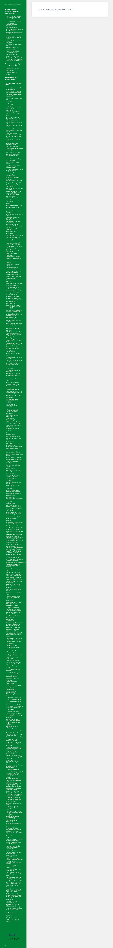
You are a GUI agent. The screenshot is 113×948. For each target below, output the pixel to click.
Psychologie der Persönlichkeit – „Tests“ (13, 255)
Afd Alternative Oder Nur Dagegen (13, 920)
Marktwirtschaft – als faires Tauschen (14, 357)
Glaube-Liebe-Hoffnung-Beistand (13, 465)
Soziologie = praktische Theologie (13, 218)
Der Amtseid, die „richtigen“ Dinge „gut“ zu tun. (14, 602)
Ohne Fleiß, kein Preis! (12, 296)
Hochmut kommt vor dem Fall (14, 439)
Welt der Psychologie (12, 146)
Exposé (8, 74)
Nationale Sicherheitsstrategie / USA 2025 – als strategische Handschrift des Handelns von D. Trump (13, 333)
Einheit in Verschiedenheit (13, 526)
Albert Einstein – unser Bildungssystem (12, 688)
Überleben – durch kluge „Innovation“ (13, 185)
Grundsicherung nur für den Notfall (14, 454)
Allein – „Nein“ (10, 683)
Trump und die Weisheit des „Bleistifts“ (14, 188)
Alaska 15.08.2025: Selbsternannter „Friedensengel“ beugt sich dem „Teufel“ (14, 693)
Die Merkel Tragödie (12, 542)
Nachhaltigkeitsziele (12, 338)
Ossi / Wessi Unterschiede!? (14, 291)
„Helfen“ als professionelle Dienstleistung (14, 752)
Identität (8, 431)
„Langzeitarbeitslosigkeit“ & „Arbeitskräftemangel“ (14, 839)
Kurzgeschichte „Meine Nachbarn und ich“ (12, 385)
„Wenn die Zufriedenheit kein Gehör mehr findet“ (13, 719)
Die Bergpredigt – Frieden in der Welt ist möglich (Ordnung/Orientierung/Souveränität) (14, 560)
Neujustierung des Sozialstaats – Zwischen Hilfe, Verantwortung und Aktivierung (13, 319)
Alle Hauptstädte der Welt (13, 686)
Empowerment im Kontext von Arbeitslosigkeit (14, 517)
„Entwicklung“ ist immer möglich (13, 866)
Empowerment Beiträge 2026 (13, 84)
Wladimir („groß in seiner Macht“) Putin (13, 107)
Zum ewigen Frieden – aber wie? (14, 98)
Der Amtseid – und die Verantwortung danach (13, 606)
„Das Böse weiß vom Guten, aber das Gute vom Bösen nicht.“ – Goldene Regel (14, 882)
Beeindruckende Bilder (13, 660)
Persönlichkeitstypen (12, 285)
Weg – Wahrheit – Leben (13, 152)
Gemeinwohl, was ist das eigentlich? (13, 482)
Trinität (8, 203)
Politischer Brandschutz (13, 274)
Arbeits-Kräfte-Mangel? (12, 673)
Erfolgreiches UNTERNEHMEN (10, 502)
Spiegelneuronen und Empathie (12, 208)
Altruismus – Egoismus (12, 678)
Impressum (9, 916)
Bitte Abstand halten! (12, 645)
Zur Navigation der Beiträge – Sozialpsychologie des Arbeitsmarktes (14, 17)
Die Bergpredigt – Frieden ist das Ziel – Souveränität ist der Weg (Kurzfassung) (14, 551)
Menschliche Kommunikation (10, 350)
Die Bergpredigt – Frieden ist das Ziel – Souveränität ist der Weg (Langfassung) (14, 556)
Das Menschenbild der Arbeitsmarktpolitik (12, 51)
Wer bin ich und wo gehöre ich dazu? (14, 126)
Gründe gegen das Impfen (13, 457)
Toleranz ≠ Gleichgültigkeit (14, 205)
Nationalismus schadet (12, 328)
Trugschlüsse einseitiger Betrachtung (13, 200)
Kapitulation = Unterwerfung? (10, 419)
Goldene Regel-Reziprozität (14, 459)
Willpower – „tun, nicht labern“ (13, 114)
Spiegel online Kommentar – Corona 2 (14, 211)
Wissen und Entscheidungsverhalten (13, 111)
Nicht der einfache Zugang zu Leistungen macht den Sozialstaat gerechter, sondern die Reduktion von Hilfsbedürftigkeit (14, 312)
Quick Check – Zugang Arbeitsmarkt (12, 250)
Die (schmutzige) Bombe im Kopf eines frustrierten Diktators (14, 565)
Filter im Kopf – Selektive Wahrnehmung (13, 494)
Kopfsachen (9, 397)
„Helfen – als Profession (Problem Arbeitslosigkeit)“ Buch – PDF (14, 757)
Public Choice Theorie (12, 253)
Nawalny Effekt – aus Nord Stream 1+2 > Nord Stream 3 (14, 325)
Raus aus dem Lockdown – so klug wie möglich (14, 247)
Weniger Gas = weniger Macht (13, 140)
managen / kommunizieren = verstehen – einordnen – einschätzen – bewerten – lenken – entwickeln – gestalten (14, 363)
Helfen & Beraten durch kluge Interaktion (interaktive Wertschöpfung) (14, 445)
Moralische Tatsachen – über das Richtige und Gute (14, 347)
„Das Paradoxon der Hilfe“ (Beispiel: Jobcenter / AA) (13, 878)
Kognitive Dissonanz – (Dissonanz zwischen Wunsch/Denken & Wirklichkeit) (12, 411)
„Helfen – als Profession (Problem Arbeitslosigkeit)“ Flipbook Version (14, 852)
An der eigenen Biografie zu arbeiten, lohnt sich (14, 675)
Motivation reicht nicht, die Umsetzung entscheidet (14, 344)
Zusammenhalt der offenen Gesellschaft (14, 95)
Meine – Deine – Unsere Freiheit (13, 354)
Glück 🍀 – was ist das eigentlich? (12, 462)
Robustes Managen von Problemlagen (13, 238)
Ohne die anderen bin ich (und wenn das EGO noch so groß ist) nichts (14, 300)
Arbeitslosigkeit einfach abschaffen (13, 669)
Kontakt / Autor (11, 913)
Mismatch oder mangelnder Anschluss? (14, 33)
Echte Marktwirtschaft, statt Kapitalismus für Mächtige (14, 528)
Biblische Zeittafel (11, 653)
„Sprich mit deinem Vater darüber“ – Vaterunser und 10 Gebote (14, 812)
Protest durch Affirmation (13, 259)
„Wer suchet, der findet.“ (13, 797)
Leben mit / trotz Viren (12, 382)
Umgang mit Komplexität (13, 183)
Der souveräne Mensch (13, 572)
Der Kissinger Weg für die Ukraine (13, 589)
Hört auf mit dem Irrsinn (13, 436)
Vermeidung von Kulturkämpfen (11, 174)
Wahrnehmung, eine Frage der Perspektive (14, 159)
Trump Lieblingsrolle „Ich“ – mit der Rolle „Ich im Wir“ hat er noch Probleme (14, 193)
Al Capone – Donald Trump (14, 697)
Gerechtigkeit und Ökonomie (11, 479)
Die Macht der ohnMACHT (13, 544)
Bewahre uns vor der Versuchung (12, 657)
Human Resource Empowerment (11, 433)
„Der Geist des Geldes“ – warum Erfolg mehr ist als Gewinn (13, 874)
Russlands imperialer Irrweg (14, 235)
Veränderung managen (13, 177)
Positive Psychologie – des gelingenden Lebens (14, 271)
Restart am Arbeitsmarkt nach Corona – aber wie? (13, 243)
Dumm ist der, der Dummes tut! (14, 531)
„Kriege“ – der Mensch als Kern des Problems (13, 843)
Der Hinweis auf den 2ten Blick (13, 593)
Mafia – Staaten (10, 368)
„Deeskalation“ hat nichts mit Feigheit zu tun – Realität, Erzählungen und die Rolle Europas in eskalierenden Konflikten (13, 783)
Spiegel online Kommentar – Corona (14, 214)
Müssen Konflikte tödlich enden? (13, 340)
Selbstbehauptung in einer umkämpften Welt (14, 228)
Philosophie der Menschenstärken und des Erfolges (14, 280)
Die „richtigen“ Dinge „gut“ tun (13, 569)
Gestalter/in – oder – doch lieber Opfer (13, 471)
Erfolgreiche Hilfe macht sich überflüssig (14, 41)
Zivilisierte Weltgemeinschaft (11, 102)
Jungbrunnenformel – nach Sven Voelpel (14, 426)
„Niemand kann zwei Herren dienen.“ (14, 836)
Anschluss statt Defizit (12, 54)
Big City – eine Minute (12, 651)
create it (69, 9)
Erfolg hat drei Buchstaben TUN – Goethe (14, 509)
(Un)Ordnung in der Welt (13, 714)
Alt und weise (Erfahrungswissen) (11, 680)
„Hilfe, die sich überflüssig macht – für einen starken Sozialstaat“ (13, 743)
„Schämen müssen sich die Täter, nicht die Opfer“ (14, 731)
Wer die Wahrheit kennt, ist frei (14, 122)
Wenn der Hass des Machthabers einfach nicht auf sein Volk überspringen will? (14, 136)
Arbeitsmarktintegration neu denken (14, 666)
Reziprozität (9, 241)
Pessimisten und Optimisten (14, 283)
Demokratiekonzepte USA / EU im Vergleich (14, 613)
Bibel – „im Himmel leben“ (14, 655)
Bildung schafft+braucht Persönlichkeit (13, 648)
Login (5, 945)
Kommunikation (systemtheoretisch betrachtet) (11, 405)
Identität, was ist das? (12, 429)
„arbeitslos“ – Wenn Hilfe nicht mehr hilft (13, 901)
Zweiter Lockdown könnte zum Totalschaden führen (13, 91)
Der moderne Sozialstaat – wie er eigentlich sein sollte (14, 578)
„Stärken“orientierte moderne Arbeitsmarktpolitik (12, 727)
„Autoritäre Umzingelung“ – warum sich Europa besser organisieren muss (14, 890)
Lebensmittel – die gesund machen (14, 379)
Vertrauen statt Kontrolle (13, 21)
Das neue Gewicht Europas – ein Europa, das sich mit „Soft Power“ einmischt (14, 624)
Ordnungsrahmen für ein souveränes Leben (13, 293)
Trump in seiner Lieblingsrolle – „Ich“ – (12, 197)
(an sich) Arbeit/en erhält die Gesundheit (14, 716)
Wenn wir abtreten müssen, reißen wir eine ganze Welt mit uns (14, 130)
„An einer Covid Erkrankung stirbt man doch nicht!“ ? (14, 908)
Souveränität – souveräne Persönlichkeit (13, 221)
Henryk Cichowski (11, 918)
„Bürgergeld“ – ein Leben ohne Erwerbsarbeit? (13, 788)
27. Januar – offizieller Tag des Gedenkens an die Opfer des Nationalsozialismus (14, 706)
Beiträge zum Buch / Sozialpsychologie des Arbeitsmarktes (12, 11)
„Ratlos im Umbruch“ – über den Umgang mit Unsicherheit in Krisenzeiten (14, 735)
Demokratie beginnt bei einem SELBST (13, 616)
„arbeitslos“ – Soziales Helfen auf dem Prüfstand (13, 905)
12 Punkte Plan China (12, 712)
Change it (8, 636)
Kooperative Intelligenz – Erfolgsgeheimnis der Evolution (13, 400)
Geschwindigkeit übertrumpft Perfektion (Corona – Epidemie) (13, 475)
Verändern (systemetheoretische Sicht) (14, 180)
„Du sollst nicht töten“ (12, 770)
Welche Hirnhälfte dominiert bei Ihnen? (14, 149)
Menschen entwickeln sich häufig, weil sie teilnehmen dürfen (14, 37)
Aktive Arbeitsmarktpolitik (13, 699)
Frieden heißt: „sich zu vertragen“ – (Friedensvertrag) (12, 487)
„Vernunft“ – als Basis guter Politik (14, 803)
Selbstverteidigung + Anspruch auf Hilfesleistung (14, 225)
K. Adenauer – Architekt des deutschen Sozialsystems (14, 422)
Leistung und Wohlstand (13, 373)
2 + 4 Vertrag (10, 710)
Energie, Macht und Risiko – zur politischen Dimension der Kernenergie (14, 513)
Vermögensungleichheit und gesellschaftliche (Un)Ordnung (14, 170)
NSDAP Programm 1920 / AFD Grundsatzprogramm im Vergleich (13, 306)
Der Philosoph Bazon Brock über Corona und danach (14, 575)
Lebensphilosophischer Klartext (13, 376)
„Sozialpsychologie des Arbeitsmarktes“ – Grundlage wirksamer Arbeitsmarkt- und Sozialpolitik (12, 818)
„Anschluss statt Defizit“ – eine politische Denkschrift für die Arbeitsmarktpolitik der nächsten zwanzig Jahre (14, 58)
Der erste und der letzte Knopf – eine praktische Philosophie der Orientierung (13, 598)
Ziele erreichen (10, 105)
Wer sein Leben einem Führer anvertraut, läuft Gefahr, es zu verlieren (13, 118)
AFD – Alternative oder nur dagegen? (14, 702)
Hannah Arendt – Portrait (13, 452)
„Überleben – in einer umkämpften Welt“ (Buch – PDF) (14, 808)
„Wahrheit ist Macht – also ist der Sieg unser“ (13, 800)
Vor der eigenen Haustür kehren (13, 162)
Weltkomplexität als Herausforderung (12, 143)
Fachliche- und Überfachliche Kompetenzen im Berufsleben (14, 498)
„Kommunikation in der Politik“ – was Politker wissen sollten (13, 847)
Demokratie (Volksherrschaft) (11, 620)
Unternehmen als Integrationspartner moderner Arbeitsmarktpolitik (11, 25)
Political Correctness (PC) (13, 276)
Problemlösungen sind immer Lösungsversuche (13, 268)
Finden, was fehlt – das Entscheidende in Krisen (13, 490)
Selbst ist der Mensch (12, 231)
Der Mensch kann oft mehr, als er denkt (14, 581)
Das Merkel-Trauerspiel (13, 627)
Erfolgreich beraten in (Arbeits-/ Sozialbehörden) (13, 505)
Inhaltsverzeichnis (11, 72)
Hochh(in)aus (10, 442)
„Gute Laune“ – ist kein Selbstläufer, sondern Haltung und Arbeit (12, 761)
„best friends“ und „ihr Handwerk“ (12, 886)
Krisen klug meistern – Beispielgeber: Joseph (12, 388)
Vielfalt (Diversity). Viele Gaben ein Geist (13, 166)
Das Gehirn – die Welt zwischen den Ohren (12, 630)
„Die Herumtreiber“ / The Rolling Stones (13, 869)
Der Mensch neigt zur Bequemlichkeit (12, 48)
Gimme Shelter (10, 468)
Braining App (10, 643)
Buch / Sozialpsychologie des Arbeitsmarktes (13, 65)
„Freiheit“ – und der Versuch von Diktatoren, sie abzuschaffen (14, 766)
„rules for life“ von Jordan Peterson (13, 824)
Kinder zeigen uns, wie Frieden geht (12, 415)
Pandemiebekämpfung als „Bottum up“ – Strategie (13, 288)
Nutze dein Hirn (10, 303)
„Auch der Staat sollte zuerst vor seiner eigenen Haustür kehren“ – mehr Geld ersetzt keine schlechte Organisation (14, 896)
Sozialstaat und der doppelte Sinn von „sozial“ (14, 29)
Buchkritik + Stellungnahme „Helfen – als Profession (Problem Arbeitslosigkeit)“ (14, 640)
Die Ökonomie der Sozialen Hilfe (14, 44)
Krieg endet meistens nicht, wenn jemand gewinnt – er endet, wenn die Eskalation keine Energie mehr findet (14, 393)
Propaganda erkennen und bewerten (14, 261)
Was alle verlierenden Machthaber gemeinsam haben (13, 155)
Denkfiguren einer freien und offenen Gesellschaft (13, 609)
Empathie (8, 520)
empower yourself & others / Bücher (12, 78)
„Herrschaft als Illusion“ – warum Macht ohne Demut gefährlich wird (14, 748)
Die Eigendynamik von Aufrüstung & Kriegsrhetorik (14, 547)
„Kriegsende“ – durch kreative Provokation (12, 739)
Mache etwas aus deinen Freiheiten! (13, 370)
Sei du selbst (9, 233)
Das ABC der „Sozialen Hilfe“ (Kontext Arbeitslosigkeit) (14, 633)
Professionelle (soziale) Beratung (12, 264)
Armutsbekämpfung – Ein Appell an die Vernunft (13, 663)
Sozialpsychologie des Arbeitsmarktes (12, 69)
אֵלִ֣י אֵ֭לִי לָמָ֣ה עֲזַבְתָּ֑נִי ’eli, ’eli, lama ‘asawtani (13, 88)
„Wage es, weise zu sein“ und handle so (13, 723)
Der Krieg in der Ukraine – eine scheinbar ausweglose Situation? (14, 586)
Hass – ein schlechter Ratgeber (12, 449)
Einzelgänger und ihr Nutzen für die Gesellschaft (14, 523)
